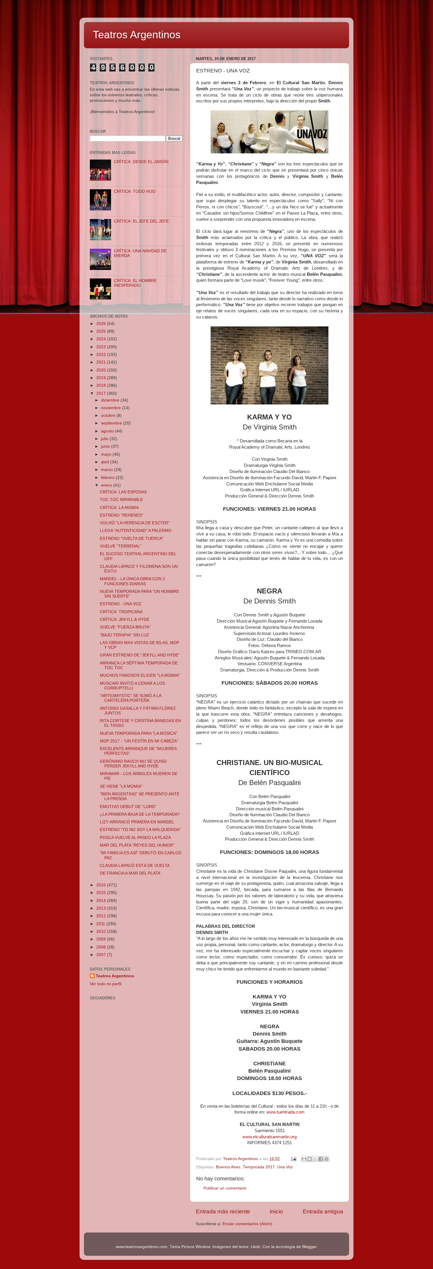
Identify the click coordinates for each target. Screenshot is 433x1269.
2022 (101, 354)
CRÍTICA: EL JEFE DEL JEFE (141, 221)
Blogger (309, 1247)
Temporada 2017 (259, 1167)
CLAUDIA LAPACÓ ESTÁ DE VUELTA (135, 865)
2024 (101, 339)
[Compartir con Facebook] (321, 1159)
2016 (101, 885)
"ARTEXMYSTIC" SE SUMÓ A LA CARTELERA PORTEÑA (130, 698)
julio (105, 439)
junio (106, 446)
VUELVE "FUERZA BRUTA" (125, 627)
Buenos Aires (228, 1167)
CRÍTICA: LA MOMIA (119, 507)
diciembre (110, 400)
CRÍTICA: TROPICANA (121, 612)
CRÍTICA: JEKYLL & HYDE (124, 619)
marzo (107, 469)
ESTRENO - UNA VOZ (120, 604)
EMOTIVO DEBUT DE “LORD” (128, 806)
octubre (108, 415)
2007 (101, 955)
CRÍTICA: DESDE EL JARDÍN (141, 162)
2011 (101, 924)
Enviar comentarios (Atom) (247, 1224)
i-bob (255, 1247)
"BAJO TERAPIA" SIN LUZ (124, 635)
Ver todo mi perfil (105, 984)
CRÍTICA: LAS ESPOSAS (123, 492)
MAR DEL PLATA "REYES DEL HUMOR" (137, 845)
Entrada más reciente (223, 1211)
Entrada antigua (323, 1211)
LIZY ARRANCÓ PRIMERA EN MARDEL (137, 822)
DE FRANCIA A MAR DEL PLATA (130, 873)
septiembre (112, 423)
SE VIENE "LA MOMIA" (121, 786)
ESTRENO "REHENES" (121, 515)
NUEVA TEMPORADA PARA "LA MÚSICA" (138, 733)
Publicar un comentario (225, 1188)
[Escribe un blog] (310, 1159)
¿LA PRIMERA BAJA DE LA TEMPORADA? (140, 814)
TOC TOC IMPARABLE (121, 499)
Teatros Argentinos (137, 35)
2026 (101, 323)
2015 (101, 892)
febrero (108, 477)
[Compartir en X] (315, 1159)
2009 (101, 939)
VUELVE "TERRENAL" (120, 546)
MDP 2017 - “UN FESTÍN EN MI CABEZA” (139, 741)
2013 (101, 908)
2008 (101, 947)
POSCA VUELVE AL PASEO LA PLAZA (135, 837)
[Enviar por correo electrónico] (304, 1159)
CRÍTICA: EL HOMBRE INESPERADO (135, 283)
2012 (101, 916)
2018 (101, 385)
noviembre (111, 408)
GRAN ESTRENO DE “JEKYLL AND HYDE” (140, 655)
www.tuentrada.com (285, 1112)
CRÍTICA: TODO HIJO (135, 191)
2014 (101, 900)
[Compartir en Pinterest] (326, 1159)
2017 (101, 393)
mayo (107, 454)
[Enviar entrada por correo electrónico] (293, 1159)
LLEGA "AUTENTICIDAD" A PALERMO (135, 530)
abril (105, 462)
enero (107, 485)
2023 (101, 347)
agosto (108, 431)
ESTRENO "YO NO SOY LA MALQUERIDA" (140, 829)
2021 (101, 362)
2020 (101, 370)
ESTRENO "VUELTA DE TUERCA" (131, 538)
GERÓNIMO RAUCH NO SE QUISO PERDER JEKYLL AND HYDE (133, 763)
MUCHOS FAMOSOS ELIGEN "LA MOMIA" (140, 675)
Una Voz (285, 1167)
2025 (101, 331)
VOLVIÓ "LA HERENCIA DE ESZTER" (135, 523)
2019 (101, 378)
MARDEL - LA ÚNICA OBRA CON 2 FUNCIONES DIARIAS (132, 581)
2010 (101, 931)
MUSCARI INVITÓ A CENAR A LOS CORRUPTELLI (132, 685)
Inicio (276, 1211)
